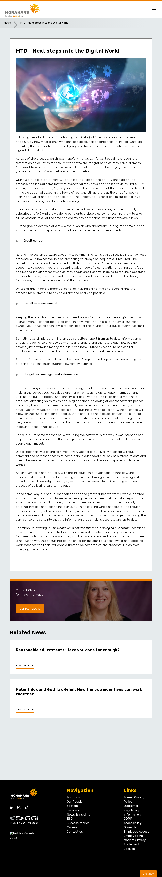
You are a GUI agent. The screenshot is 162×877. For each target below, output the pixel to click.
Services (73, 810)
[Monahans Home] (22, 9)
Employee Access (136, 831)
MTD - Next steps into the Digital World (44, 22)
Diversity (130, 827)
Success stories (78, 823)
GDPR (128, 818)
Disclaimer (131, 806)
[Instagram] (19, 806)
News (7, 22)
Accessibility (133, 823)
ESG (70, 818)
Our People (75, 801)
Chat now (148, 873)
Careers (72, 827)
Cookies (129, 849)
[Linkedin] (11, 806)
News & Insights (78, 814)
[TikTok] (26, 806)
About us (73, 797)
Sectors (72, 806)
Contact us (75, 831)
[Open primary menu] (153, 9)
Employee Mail (134, 836)
